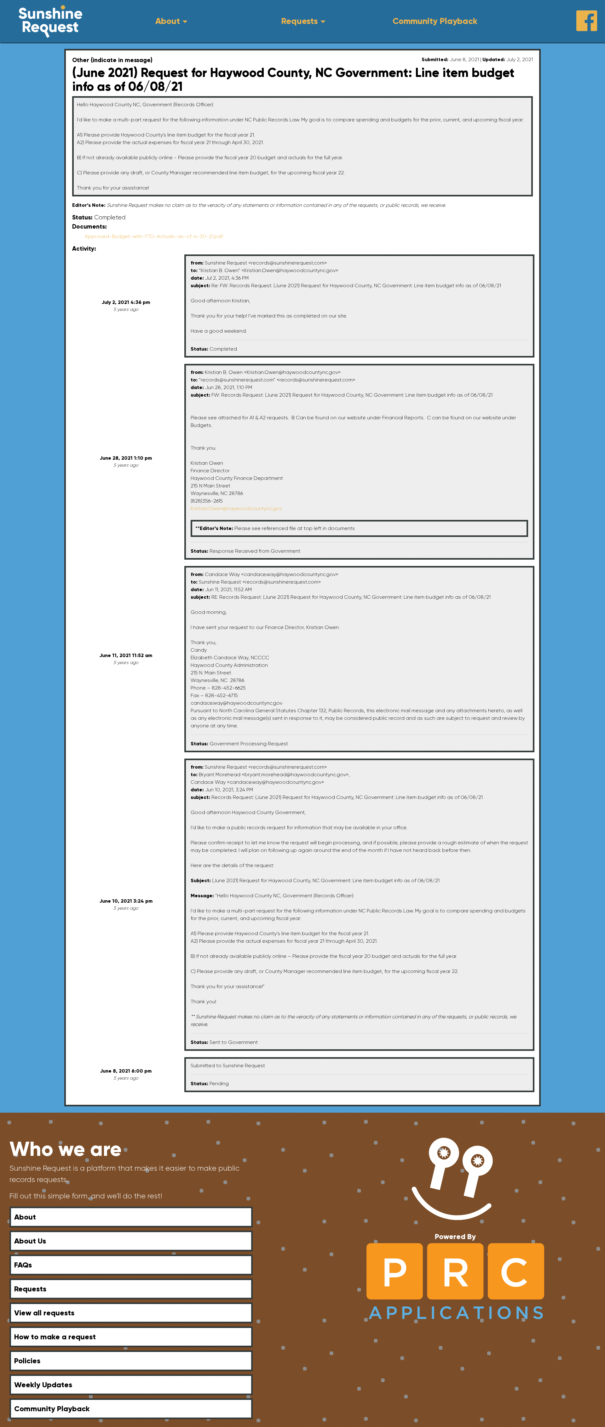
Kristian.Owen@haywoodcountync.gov (236, 508)
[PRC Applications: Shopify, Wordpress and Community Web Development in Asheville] (455, 1281)
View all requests (44, 1312)
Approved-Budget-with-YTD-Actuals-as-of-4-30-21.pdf (154, 236)
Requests (299, 21)
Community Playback (435, 21)
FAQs (23, 1264)
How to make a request (55, 1336)
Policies (27, 1360)
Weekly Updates (43, 1384)
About (167, 21)
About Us (30, 1240)
